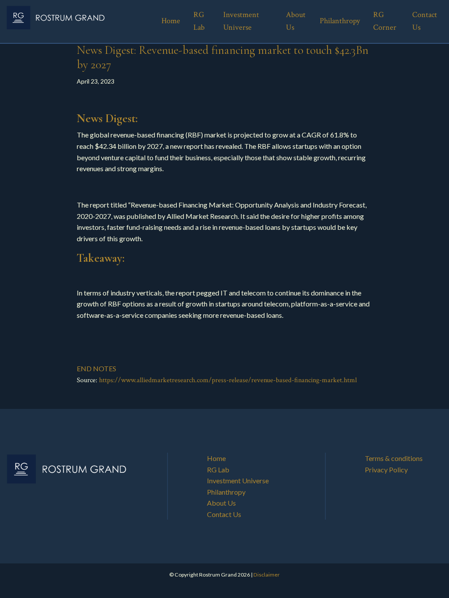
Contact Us (224, 514)
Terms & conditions (394, 458)
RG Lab (218, 469)
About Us (221, 503)
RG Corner (384, 21)
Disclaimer (266, 574)
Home (216, 458)
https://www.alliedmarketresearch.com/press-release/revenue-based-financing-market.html (228, 380)
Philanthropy (226, 492)
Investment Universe (238, 480)
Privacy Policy (386, 469)
